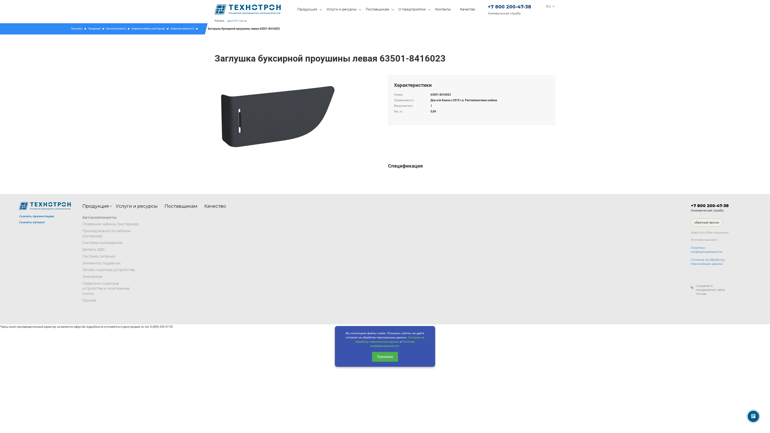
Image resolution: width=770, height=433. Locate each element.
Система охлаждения (102, 243)
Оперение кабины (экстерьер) (148, 28)
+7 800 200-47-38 (509, 7)
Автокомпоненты (116, 28)
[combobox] (548, 5)
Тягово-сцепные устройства (108, 270)
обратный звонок (706, 222)
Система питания (98, 256)
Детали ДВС (93, 249)
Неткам (701, 294)
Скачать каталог (32, 222)
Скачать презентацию (36, 216)
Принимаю (385, 356)
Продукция (307, 9)
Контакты (443, 9)
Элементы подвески (101, 263)
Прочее (89, 300)
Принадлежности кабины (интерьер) (106, 233)
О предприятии (412, 9)
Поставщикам (377, 9)
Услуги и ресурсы (341, 9)
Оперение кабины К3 (182, 28)
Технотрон (77, 28)
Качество (467, 9)
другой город (237, 20)
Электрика (92, 276)
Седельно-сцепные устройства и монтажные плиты (106, 288)
